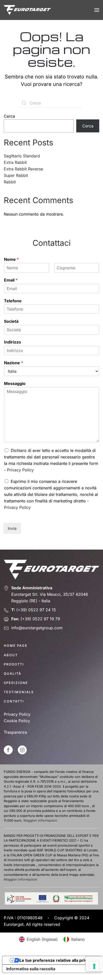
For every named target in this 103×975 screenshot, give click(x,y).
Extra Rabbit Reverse (23, 168)
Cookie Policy (17, 720)
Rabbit (10, 181)
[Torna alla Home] (27, 10)
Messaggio (15, 383)
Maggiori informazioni (40, 820)
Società (11, 321)
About (11, 655)
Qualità (12, 673)
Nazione (13, 362)
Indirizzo (12, 341)
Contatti (14, 701)
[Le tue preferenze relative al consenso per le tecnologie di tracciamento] (94, 966)
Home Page (16, 646)
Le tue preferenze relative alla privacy (57, 960)
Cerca (9, 116)
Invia (12, 528)
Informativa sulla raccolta (30, 968)
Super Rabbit (16, 175)
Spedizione (16, 683)
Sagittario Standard (22, 155)
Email (11, 280)
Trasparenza (15, 732)
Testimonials (19, 692)
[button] (96, 10)
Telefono (13, 300)
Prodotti (14, 664)
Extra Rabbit (15, 162)
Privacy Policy (20, 469)
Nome (11, 259)
